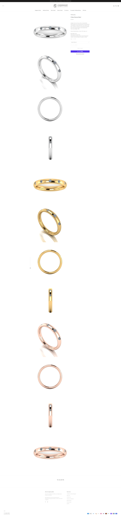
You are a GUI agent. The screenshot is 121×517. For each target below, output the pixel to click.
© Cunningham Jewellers (7, 513)
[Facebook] (45, 502)
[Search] (116, 5)
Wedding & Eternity (46, 10)
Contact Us (69, 497)
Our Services (66, 10)
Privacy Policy (69, 502)
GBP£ (3, 5)
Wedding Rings (73, 14)
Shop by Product (60, 10)
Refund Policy (69, 500)
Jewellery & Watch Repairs (71, 493)
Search (68, 503)
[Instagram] (47, 502)
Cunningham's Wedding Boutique (75, 10)
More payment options (80, 53)
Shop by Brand (53, 10)
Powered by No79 (7, 514)
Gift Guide (84, 10)
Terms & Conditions (70, 498)
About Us (68, 495)
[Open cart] (118, 5)
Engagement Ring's (38, 10)
